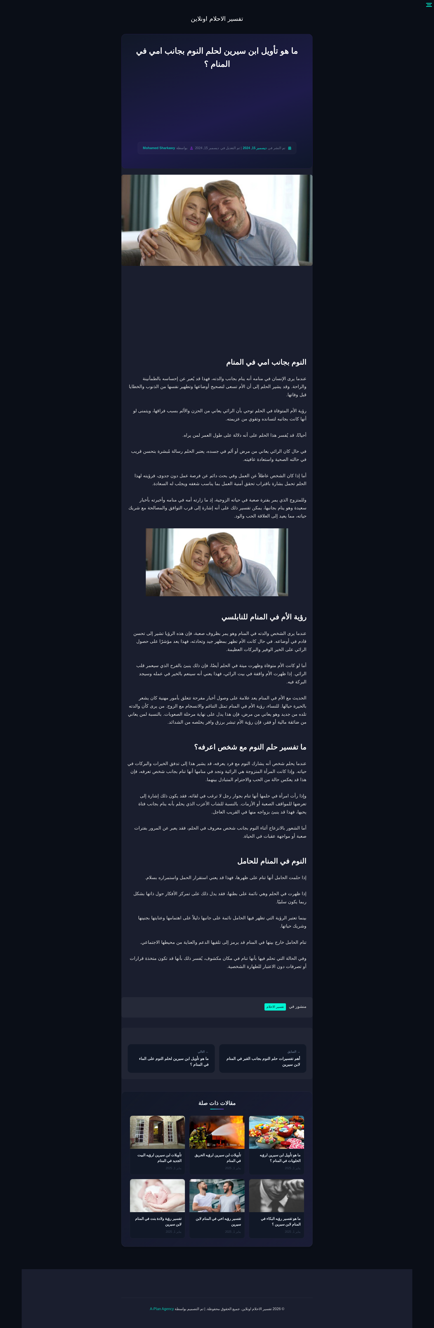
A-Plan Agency (162, 1309)
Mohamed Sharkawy (159, 148)
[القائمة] (429, 5)
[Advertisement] (217, 106)
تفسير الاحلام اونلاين (217, 18)
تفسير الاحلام (275, 1007)
